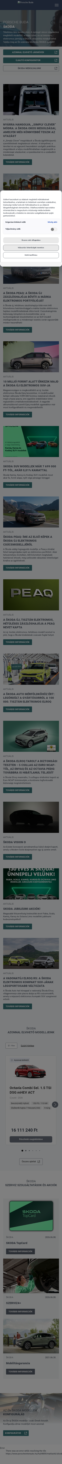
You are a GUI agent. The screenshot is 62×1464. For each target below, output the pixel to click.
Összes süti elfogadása (31, 240)
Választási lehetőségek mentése (31, 248)
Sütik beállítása (31, 255)
